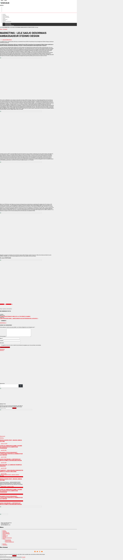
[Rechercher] (21, 385)
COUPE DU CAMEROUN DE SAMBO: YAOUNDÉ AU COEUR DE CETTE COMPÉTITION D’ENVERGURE (11, 491)
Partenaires (5, 544)
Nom (1, 338)
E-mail (1, 340)
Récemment (2, 436)
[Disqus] (27, 367)
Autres (4, 22)
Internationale (8, 23)
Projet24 (23, 557)
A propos (4, 543)
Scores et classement (9, 25)
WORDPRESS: (3, 322)
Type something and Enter (5, 559)
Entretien (4, 20)
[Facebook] (35, 551)
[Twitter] (37, 551)
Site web (2, 342)
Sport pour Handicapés (7, 21)
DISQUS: (2, 350)
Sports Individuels (6, 17)
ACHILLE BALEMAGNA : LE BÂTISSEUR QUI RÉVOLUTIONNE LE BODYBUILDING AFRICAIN (11, 503)
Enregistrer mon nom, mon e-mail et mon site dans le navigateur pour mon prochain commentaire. (21, 345)
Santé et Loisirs (8, 24)
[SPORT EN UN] (4, 3)
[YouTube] (42, 551)
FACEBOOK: (2, 349)
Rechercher (2, 383)
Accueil (4, 14)
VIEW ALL (2, 438)
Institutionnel (5, 19)
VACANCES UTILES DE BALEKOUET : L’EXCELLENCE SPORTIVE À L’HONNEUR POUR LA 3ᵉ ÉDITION (11, 497)
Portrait (4, 18)
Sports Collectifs (6, 16)
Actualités (4, 15)
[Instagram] (39, 551)
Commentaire (3, 336)
